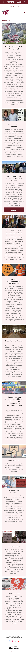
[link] (5, 12)
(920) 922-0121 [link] (14, 7)
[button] (24, 12)
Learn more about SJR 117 (14, 209)
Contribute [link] (14, 651)
